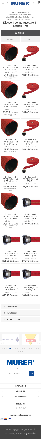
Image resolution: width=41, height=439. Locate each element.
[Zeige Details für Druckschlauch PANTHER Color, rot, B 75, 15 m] (30, 53)
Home (12, 12)
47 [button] (22, 351)
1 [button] (2, 348)
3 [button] (6, 348)
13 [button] (24, 348)
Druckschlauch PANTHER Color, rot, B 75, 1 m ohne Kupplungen (10, 68)
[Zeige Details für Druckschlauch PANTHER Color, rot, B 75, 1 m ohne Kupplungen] (10, 53)
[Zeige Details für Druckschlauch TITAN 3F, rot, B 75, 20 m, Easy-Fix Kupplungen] (10, 239)
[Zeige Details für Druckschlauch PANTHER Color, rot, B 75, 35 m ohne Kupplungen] (10, 165)
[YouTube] (20, 408)
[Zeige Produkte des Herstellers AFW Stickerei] (30, 339)
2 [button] (4, 348)
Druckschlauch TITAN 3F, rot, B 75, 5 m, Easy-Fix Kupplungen (30, 289)
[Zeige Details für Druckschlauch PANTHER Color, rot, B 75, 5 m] (30, 165)
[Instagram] (24, 408)
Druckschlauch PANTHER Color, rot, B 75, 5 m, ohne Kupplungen (10, 217)
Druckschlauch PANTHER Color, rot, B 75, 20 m (30, 105)
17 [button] (31, 348)
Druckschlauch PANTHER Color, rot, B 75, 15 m (30, 67)
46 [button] (20, 351)
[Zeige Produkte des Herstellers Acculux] (10, 339)
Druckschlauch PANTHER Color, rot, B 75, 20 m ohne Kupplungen (10, 143)
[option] (11, 339)
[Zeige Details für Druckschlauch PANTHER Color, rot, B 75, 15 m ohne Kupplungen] (10, 90)
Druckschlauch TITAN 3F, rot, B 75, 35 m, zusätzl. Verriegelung (10, 289)
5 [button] (9, 348)
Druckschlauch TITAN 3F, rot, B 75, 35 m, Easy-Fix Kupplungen (30, 254)
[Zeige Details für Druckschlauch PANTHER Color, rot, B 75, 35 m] (30, 128)
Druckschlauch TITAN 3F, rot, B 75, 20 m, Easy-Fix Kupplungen (10, 254)
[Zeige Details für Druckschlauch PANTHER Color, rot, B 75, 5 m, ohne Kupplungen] (10, 202)
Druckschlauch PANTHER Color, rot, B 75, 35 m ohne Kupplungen (10, 180)
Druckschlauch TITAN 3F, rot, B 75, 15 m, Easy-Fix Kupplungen (30, 217)
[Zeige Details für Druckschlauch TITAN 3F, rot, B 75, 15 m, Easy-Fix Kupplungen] (30, 202)
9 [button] (17, 348)
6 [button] (11, 348)
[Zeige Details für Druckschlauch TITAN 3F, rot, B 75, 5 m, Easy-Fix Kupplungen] (30, 273)
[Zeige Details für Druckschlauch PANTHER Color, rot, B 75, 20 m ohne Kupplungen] (10, 128)
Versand (24, 435)
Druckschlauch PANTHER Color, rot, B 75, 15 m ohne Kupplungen (10, 106)
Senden (31, 373)
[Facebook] (16, 408)
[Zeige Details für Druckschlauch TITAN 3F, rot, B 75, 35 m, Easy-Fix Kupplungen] (30, 239)
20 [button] (36, 348)
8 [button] (15, 348)
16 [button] (29, 348)
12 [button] (22, 348)
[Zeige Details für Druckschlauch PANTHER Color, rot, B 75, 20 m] (30, 90)
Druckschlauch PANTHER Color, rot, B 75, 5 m (30, 179)
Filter (21, 33)
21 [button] (38, 348)
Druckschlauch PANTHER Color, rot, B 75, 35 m (30, 142)
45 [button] (18, 351)
